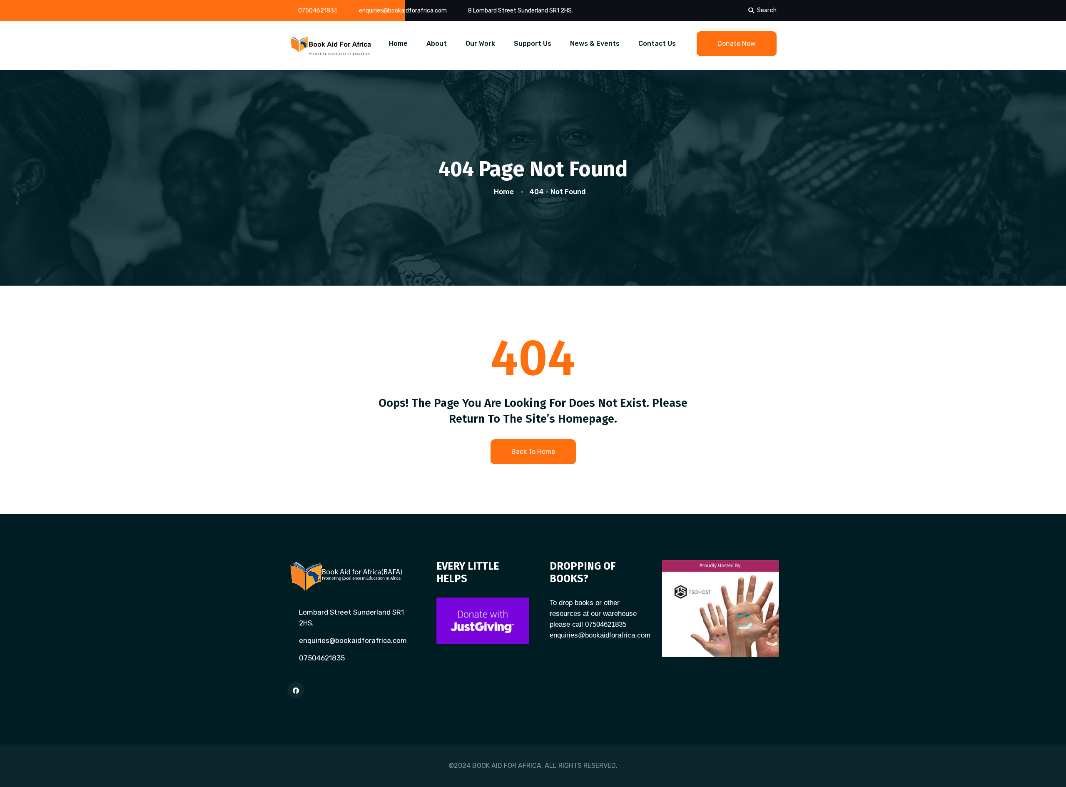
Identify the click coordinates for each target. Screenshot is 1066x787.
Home (398, 43)
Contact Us (657, 43)
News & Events (595, 43)
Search (767, 10)
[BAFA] (331, 44)
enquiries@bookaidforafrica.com (403, 10)
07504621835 (318, 10)
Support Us (532, 43)
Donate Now (736, 43)
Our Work (480, 43)
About (436, 43)
